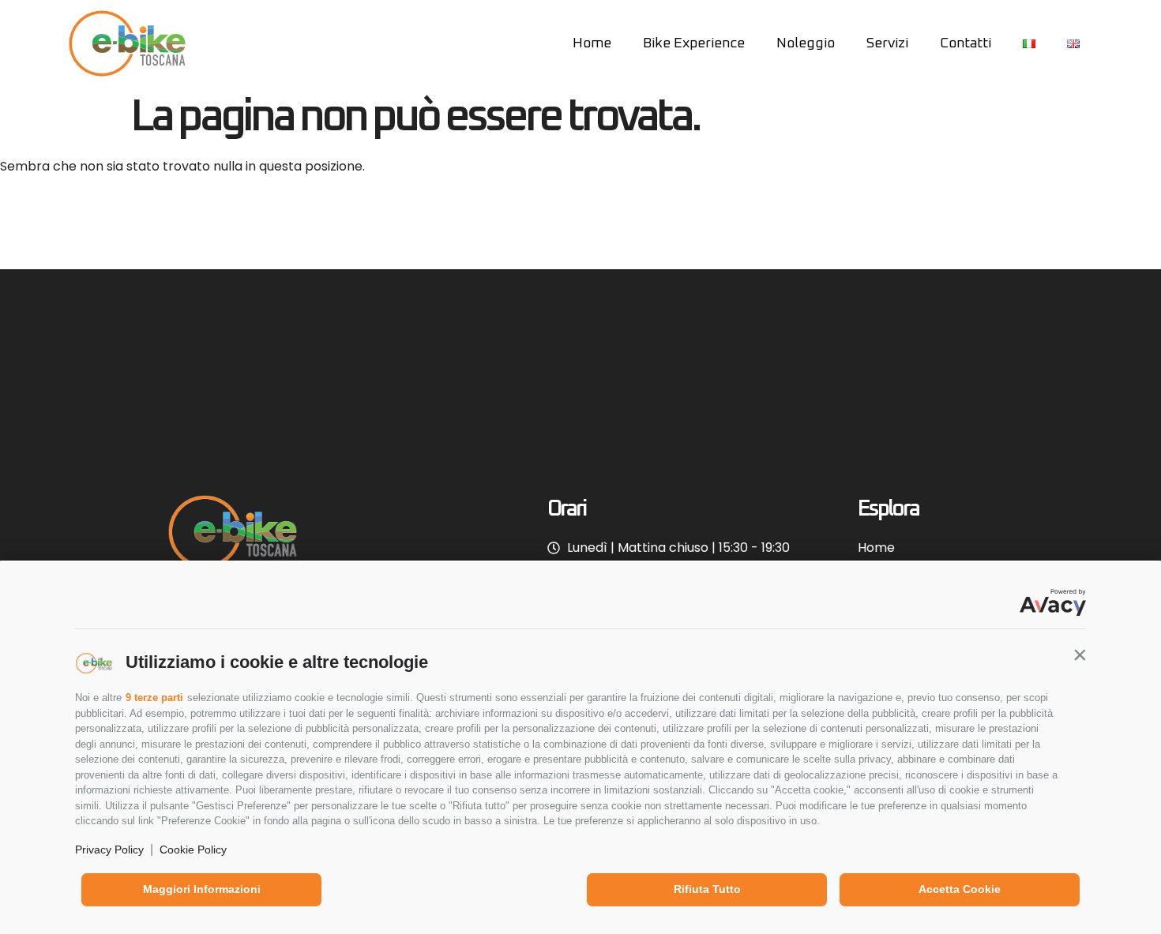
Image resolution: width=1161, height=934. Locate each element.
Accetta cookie (960, 889)
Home (592, 43)
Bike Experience (694, 43)
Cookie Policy (193, 849)
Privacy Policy (109, 849)
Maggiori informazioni (202, 889)
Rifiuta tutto (707, 889)
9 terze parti (154, 697)
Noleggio (805, 43)
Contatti (965, 43)
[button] (1079, 654)
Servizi (887, 43)
